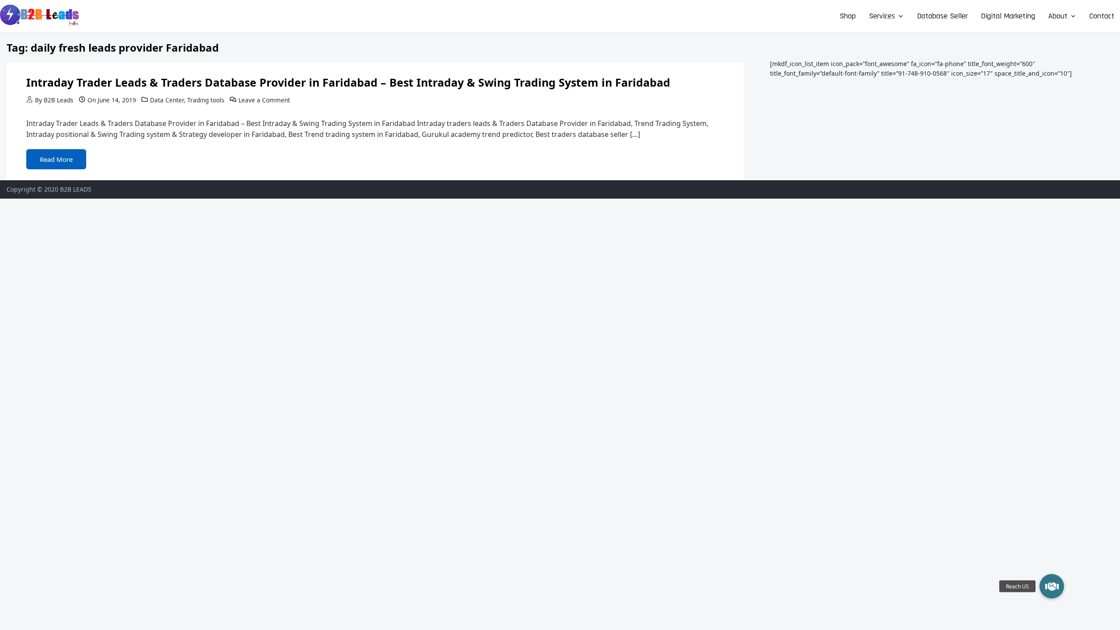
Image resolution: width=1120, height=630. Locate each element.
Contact (1101, 16)
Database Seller (942, 16)
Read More (56, 159)
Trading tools (205, 100)
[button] (1052, 586)
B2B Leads (59, 100)
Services (882, 16)
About (1058, 16)
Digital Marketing (1008, 16)
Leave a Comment (264, 100)
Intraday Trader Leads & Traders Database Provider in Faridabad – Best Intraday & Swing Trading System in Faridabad (348, 82)
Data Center (167, 100)
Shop (848, 16)
